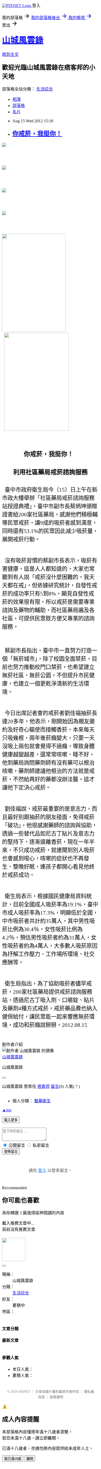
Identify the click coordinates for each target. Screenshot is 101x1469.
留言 (55, 1086)
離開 (29, 1459)
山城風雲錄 (23, 40)
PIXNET (24, 1391)
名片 (16, 112)
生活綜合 (44, 89)
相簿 (16, 99)
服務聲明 (56, 1397)
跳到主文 (10, 54)
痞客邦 (43, 1086)
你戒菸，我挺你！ (37, 133)
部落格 (18, 105)
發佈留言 (11, 1152)
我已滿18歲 (12, 1459)
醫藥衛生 (42, 1101)
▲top (6, 1110)
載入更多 (11, 1120)
